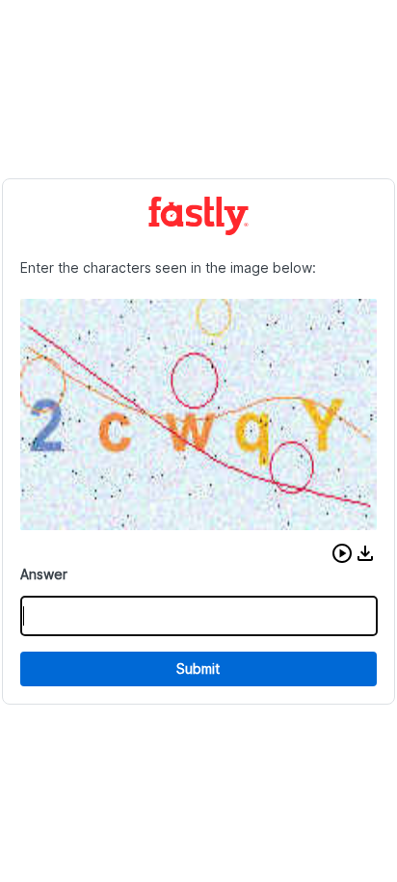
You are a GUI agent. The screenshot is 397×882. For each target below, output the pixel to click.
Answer (43, 574)
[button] (342, 553)
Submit (198, 668)
